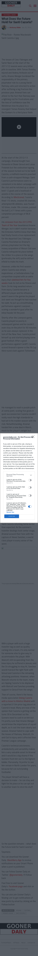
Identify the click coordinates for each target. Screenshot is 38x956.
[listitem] (19, 475)
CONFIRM (12, 516)
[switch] (30, 480)
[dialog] (19, 478)
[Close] (34, 437)
